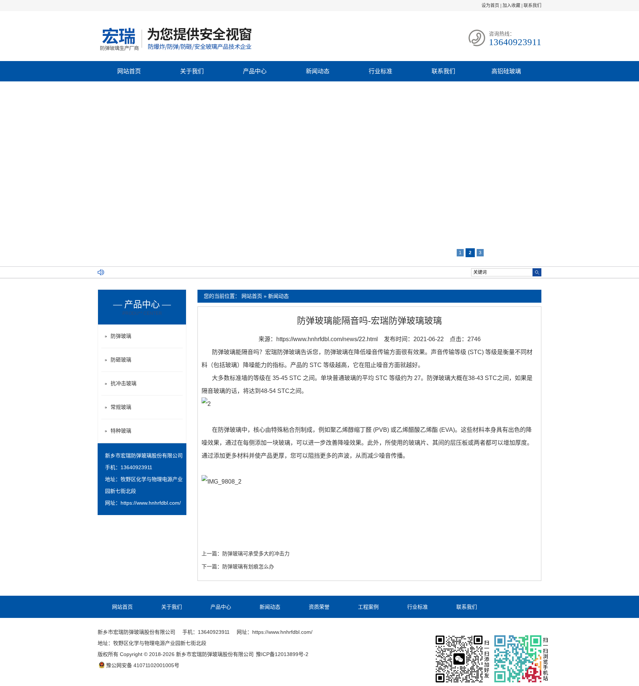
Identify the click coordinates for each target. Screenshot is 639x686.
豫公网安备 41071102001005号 (142, 665)
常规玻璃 (121, 407)
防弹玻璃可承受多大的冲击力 (256, 553)
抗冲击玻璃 (123, 383)
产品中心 (255, 71)
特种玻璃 (121, 431)
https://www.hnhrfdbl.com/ (151, 503)
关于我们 (192, 71)
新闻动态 (317, 71)
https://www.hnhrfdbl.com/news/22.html (327, 339)
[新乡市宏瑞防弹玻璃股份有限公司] (175, 51)
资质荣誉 (319, 607)
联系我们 (532, 5)
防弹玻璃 (121, 336)
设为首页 (490, 5)
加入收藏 (511, 5)
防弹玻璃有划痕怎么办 (248, 566)
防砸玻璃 (121, 360)
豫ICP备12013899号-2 (282, 654)
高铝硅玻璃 (506, 71)
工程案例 (368, 607)
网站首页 (129, 71)
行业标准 (380, 71)
